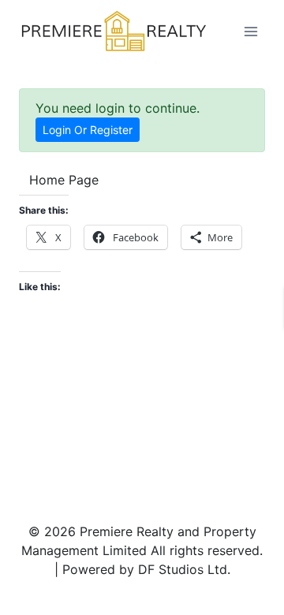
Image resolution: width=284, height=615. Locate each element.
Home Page (64, 180)
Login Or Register (88, 129)
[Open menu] (250, 31)
